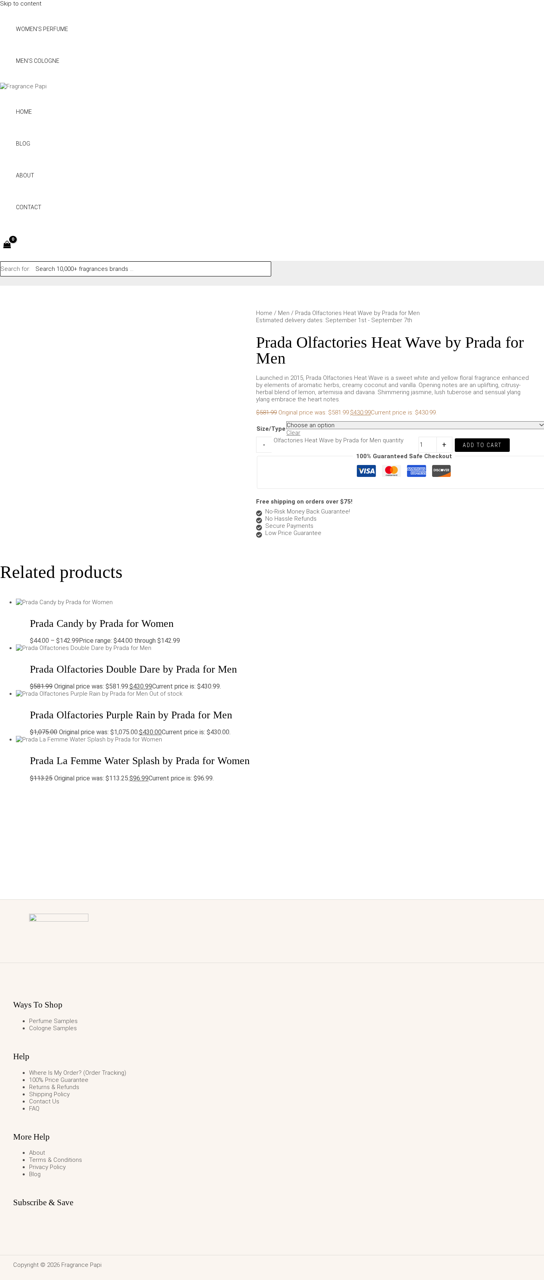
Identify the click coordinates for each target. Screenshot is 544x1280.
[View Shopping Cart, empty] (7, 245)
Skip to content (20, 3)
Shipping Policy (49, 1094)
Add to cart (482, 445)
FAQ (34, 1108)
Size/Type (271, 428)
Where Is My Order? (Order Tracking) (77, 1072)
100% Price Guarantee (58, 1080)
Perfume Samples (53, 1021)
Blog (35, 1174)
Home (264, 313)
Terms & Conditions (55, 1159)
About (37, 1152)
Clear (293, 432)
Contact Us (44, 1101)
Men (284, 313)
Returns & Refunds (54, 1087)
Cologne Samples (53, 1028)
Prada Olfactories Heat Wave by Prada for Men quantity (329, 440)
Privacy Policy (47, 1167)
